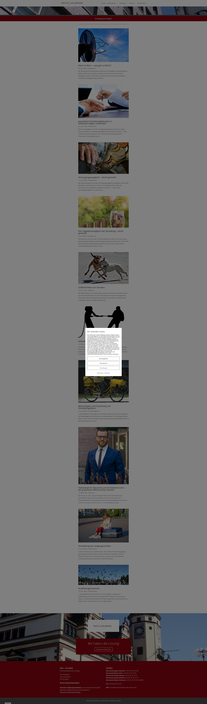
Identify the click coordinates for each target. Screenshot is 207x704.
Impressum (107, 373)
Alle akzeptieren (103, 358)
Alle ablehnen (103, 363)
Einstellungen (103, 368)
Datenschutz (100, 373)
